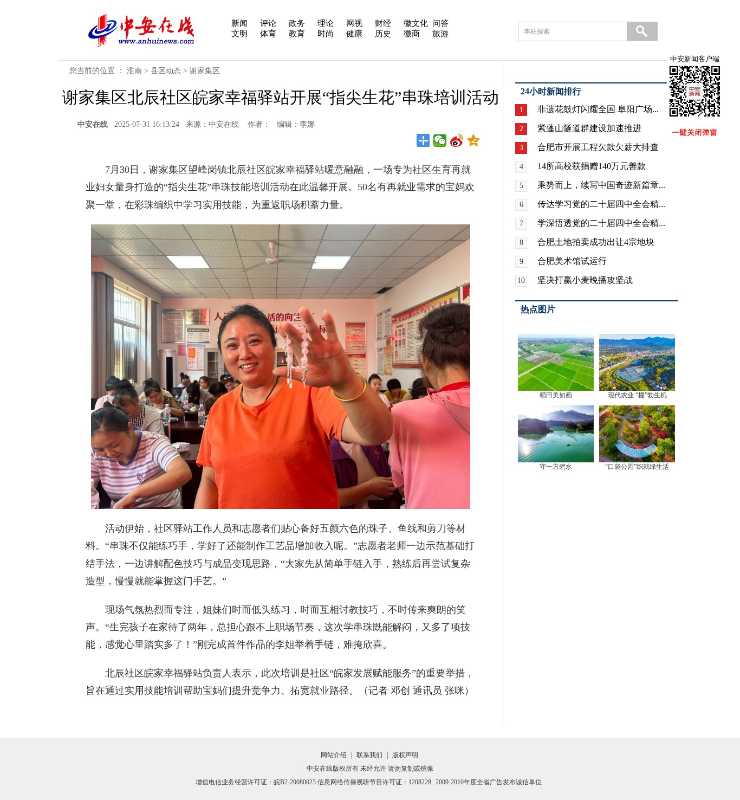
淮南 (134, 71)
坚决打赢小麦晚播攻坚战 (585, 280)
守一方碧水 (556, 466)
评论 (268, 23)
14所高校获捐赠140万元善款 (591, 166)
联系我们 (369, 755)
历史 (383, 33)
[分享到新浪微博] (457, 140)
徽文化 (416, 23)
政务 (297, 23)
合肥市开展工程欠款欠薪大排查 (598, 147)
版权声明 (405, 755)
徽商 (412, 33)
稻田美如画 (556, 395)
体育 (268, 33)
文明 (239, 33)
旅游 (440, 33)
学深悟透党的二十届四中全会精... (601, 223)
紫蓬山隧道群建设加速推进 (589, 128)
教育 (297, 33)
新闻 (239, 23)
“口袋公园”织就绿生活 (637, 466)
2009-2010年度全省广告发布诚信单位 (489, 782)
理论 (325, 23)
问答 (440, 23)
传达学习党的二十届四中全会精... (601, 204)
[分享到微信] (440, 140)
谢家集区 (205, 71)
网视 (354, 23)
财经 (383, 23)
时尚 (325, 33)
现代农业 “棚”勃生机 (637, 395)
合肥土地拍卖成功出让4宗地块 (595, 242)
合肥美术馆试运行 (572, 261)
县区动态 (166, 71)
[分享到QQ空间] (474, 140)
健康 (354, 33)
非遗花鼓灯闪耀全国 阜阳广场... (598, 109)
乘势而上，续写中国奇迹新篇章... (601, 185)
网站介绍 (334, 755)
